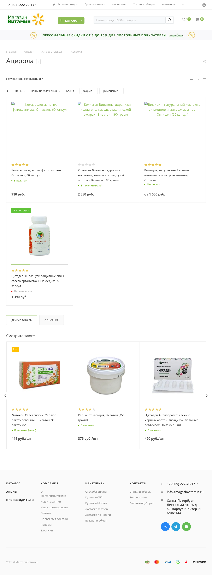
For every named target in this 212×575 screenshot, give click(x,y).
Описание (51, 320)
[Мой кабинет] (204, 5)
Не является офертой (54, 519)
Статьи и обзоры (140, 491)
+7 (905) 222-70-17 (20, 5)
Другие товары (21, 320)
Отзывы (46, 513)
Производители (20, 500)
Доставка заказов (96, 509)
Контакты (138, 483)
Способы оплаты (96, 491)
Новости (46, 524)
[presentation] (5, 395)
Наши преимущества (54, 507)
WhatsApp (186, 526)
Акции (11, 491)
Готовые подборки (142, 503)
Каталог (13, 483)
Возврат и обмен (96, 520)
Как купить (94, 483)
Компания (49, 483)
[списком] (198, 78)
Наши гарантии (51, 501)
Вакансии (47, 530)
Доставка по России (98, 515)
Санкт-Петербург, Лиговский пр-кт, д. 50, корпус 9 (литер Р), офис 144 (184, 506)
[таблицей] (204, 78)
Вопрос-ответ (138, 497)
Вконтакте (165, 526)
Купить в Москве (96, 503)
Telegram (175, 526)
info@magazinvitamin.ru (185, 492)
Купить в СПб (93, 497)
